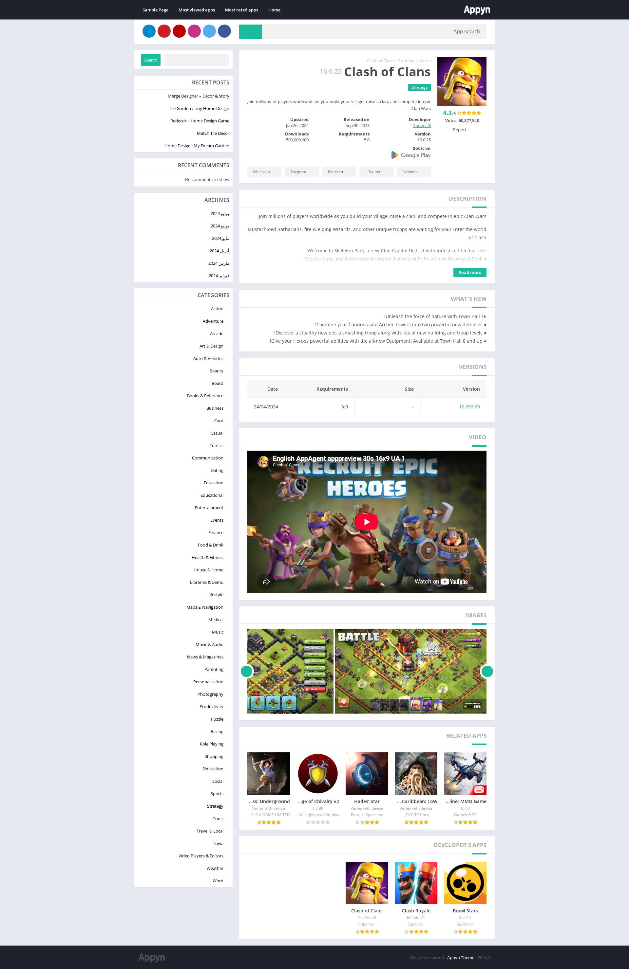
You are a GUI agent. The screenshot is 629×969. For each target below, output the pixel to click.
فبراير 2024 (219, 275)
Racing (217, 731)
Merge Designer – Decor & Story (198, 96)
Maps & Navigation (204, 607)
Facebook (410, 171)
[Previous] (487, 671)
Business (214, 408)
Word (218, 881)
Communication (207, 458)
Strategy (406, 60)
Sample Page (155, 10)
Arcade (216, 333)
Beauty (216, 371)
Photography (210, 694)
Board (217, 383)
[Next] (246, 671)
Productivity (211, 706)
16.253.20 (469, 407)
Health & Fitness (207, 557)
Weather (215, 868)
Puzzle (217, 719)
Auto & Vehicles (208, 358)
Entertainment (209, 508)
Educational (211, 495)
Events (216, 520)
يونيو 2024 (220, 226)
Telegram (298, 171)
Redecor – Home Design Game (199, 121)
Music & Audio (209, 644)
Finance (215, 532)
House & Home (208, 570)
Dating (217, 470)
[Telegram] (149, 31)
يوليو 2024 (220, 213)
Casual (217, 433)
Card (218, 420)
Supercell (422, 125)
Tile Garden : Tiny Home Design (199, 108)
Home (274, 10)
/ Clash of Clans (381, 60)
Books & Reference (205, 396)
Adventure (213, 321)
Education (213, 483)
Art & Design (211, 346)
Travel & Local (210, 831)
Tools (218, 818)
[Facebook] (224, 31)
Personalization (208, 682)
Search (150, 60)
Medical (215, 619)
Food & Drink (210, 545)
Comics (216, 445)
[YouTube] (179, 31)
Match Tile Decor (213, 133)
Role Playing (211, 744)
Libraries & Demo (206, 582)
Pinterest (335, 171)
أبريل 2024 (219, 251)
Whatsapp (261, 171)
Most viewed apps (197, 10)
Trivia (218, 843)
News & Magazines (205, 657)
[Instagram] (194, 31)
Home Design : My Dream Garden (196, 146)
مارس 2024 (218, 263)
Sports (217, 794)
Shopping (214, 756)
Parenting (213, 669)
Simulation (212, 769)
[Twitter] (209, 31)
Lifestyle (215, 595)
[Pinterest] (164, 31)
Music (217, 632)
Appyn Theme (460, 957)
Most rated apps (241, 10)
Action (217, 309)
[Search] (250, 32)
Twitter (375, 171)
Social (217, 781)
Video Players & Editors (201, 856)
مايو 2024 (220, 238)
